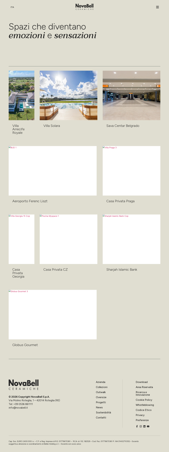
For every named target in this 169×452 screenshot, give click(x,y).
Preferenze (142, 420)
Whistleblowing (145, 404)
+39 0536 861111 (23, 404)
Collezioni (102, 387)
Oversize (101, 397)
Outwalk (101, 392)
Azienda (100, 382)
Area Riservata (144, 387)
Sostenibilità (103, 412)
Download (142, 382)
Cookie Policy (144, 399)
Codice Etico (144, 410)
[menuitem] (12, 7)
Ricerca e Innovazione (143, 393)
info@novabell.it (18, 407)
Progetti (101, 402)
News (99, 407)
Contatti (101, 417)
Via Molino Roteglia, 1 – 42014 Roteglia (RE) (34, 400)
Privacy (140, 415)
